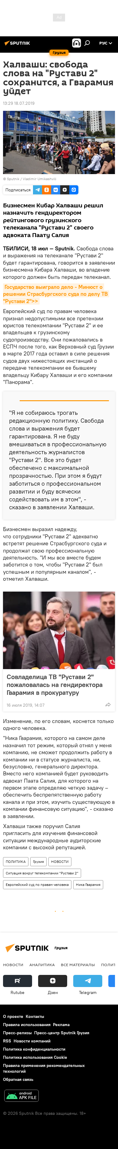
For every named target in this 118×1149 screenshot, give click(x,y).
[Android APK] (21, 1096)
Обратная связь (18, 1079)
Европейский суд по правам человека (37, 884)
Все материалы (78, 964)
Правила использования (27, 1024)
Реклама (61, 1024)
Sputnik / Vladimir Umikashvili (31, 179)
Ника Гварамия (88, 884)
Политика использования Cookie (35, 1057)
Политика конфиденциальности (34, 1049)
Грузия (38, 861)
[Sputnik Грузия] (18, 45)
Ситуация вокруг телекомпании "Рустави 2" (42, 873)
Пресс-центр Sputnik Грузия (61, 1032)
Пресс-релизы (17, 1032)
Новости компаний (32, 1041)
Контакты (35, 1016)
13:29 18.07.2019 (18, 103)
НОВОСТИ (60, 861)
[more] (108, 704)
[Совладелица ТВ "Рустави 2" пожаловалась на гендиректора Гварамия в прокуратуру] (59, 630)
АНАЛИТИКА (42, 964)
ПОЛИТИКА (16, 861)
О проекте (13, 1016)
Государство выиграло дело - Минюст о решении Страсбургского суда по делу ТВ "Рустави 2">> (56, 294)
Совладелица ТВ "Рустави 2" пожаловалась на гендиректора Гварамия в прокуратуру (55, 684)
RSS (7, 1041)
